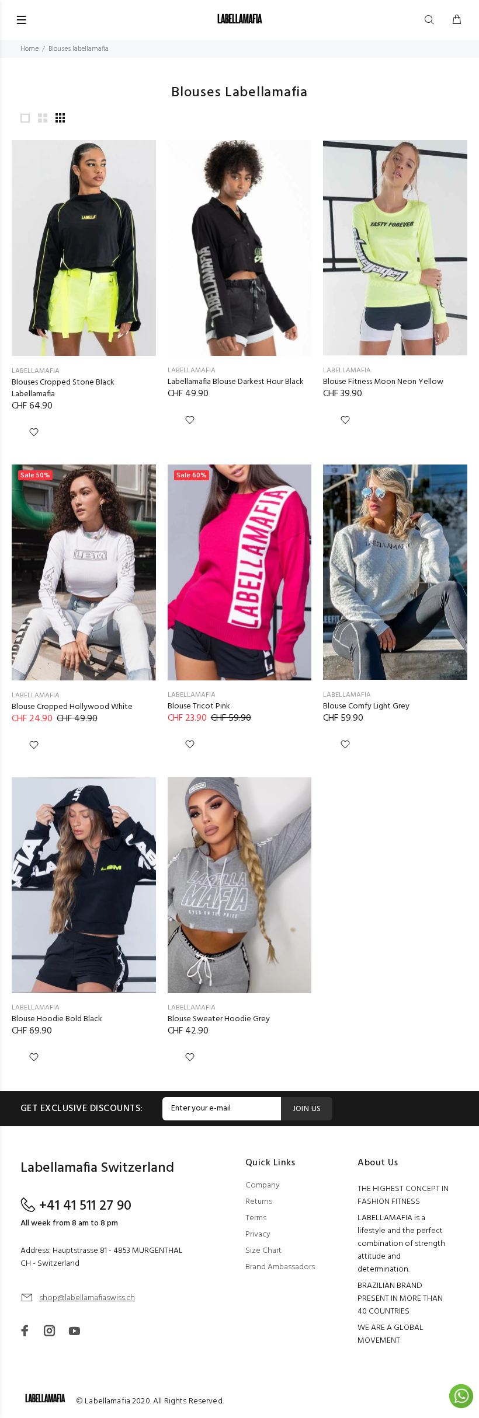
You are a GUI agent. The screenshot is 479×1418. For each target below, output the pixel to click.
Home (29, 49)
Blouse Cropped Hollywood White (72, 707)
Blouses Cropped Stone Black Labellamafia (63, 388)
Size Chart (263, 1251)
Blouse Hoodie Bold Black (57, 1019)
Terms (255, 1218)
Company (262, 1185)
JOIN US (307, 1109)
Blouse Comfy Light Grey (366, 706)
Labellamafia (36, 371)
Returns (258, 1202)
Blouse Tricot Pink (199, 706)
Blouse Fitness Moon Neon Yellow (383, 382)
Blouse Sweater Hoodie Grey (219, 1019)
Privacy (257, 1234)
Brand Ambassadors (280, 1267)
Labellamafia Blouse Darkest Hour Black (236, 382)
